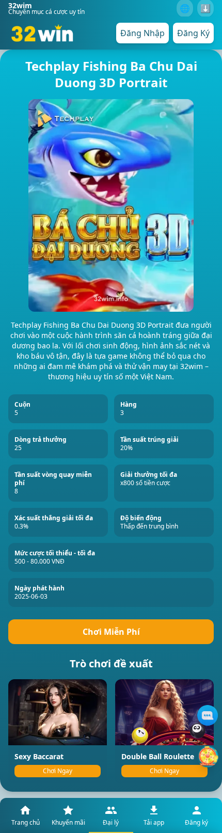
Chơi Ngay (57, 770)
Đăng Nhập (142, 33)
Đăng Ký (193, 33)
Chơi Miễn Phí (111, 631)
